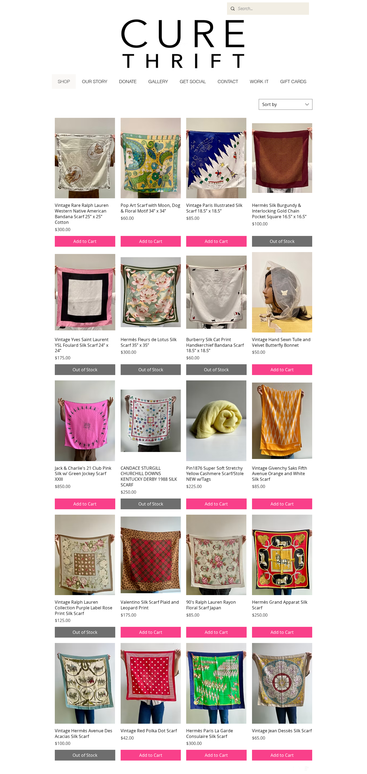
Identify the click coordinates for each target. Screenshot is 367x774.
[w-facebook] (295, 768)
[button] (192, 81)
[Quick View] (85, 158)
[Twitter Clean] (301, 768)
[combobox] (285, 104)
